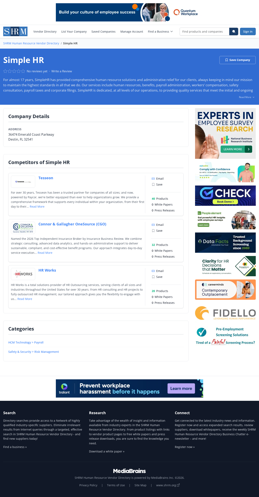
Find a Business (158, 31)
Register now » (185, 447)
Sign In (248, 31)
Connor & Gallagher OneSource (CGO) (72, 224)
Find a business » (15, 447)
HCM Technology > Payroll (26, 342)
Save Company (239, 60)
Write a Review (61, 71)
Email (160, 178)
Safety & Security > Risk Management (33, 352)
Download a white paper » (106, 451)
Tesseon (45, 177)
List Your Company (74, 31)
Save (159, 184)
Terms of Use (116, 485)
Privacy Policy (88, 485)
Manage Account (131, 31)
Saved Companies (103, 31)
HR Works (47, 270)
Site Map (140, 485)
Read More (37, 206)
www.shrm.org (166, 485)
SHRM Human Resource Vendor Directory (31, 43)
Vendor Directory (44, 31)
